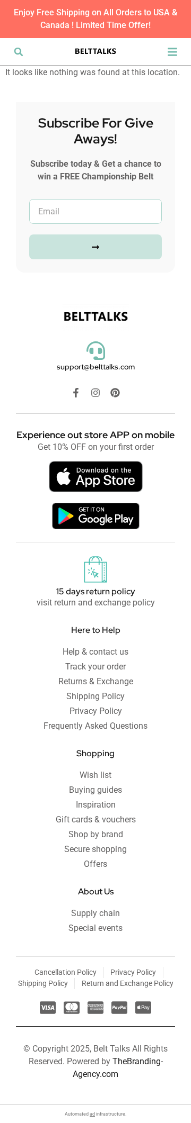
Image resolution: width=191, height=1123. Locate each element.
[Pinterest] (115, 392)
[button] (19, 52)
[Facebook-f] (75, 392)
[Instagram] (95, 392)
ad (92, 1114)
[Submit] (95, 246)
